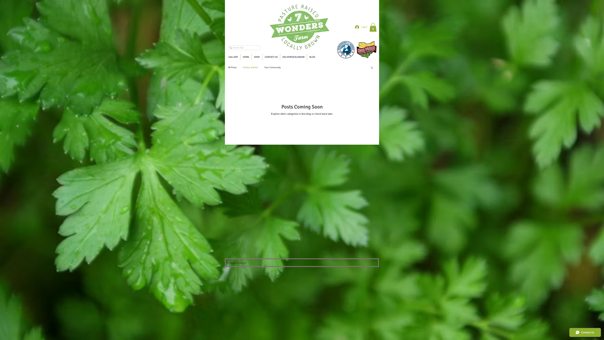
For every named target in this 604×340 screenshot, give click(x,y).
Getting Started (250, 67)
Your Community (272, 67)
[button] (373, 27)
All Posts (232, 67)
